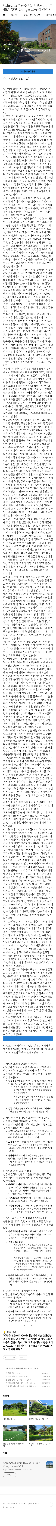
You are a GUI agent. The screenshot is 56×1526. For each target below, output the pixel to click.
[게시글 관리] (14, 1357)
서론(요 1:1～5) (12, 1373)
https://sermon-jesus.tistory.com (17, 1469)
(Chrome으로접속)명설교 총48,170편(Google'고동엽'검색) (26, 5)
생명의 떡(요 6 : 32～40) (15, 1376)
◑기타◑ (9, 1368)
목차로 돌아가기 (28, 71)
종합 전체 (19, 1368)
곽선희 (14, 15)
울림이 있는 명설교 (31, 15)
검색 (45, 5)
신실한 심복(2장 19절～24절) (17, 1379)
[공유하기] (11, 1357)
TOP (51, 1505)
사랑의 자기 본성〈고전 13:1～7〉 (19, 1383)
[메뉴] (51, 5)
